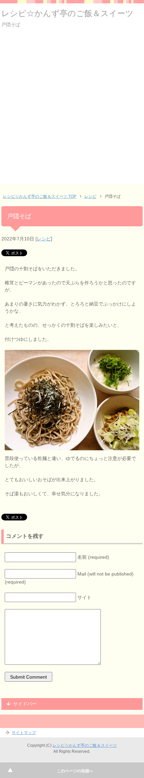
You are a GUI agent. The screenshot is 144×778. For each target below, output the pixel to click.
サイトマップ (24, 732)
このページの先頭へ (75, 771)
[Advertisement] (72, 112)
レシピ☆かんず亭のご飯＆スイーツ (67, 13)
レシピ (44, 238)
